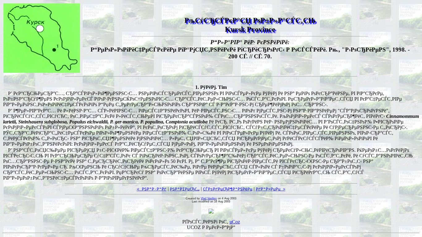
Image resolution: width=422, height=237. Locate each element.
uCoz (235, 221)
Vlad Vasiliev (209, 198)
